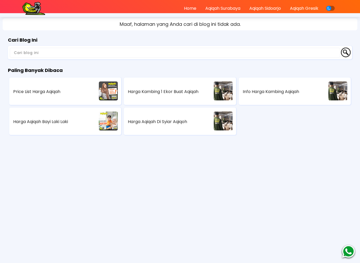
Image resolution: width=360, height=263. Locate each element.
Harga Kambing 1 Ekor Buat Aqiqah (163, 92)
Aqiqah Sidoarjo (265, 8)
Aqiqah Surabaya (222, 8)
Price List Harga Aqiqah (36, 92)
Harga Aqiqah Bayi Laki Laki (40, 122)
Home (190, 8)
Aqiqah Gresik (304, 8)
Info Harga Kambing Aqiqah (271, 92)
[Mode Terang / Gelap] (330, 8)
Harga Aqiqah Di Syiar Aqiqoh (157, 122)
